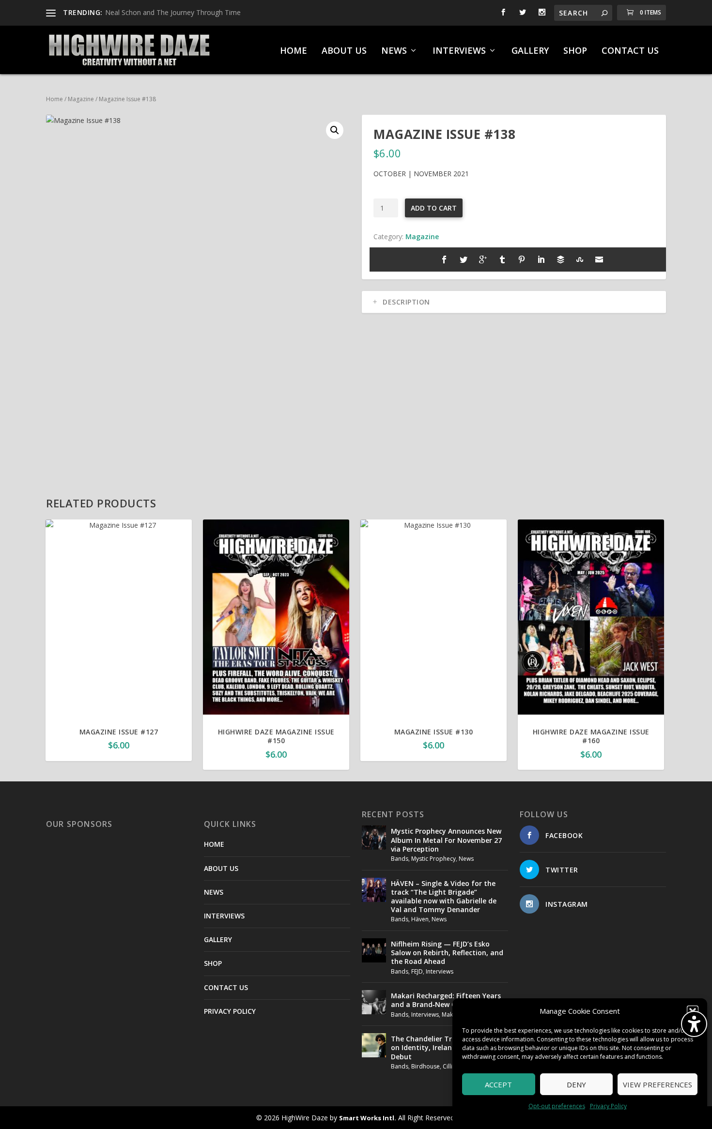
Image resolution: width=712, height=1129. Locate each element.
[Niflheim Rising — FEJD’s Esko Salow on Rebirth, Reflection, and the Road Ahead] (374, 950)
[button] (334, 130)
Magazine (81, 99)
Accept (498, 1084)
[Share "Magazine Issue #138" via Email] (599, 259)
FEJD (417, 971)
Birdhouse (425, 1066)
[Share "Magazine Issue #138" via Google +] (483, 259)
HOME (293, 51)
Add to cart (434, 208)
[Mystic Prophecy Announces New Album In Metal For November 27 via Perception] (374, 837)
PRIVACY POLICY (230, 1011)
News (466, 858)
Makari (451, 1014)
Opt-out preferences (556, 1106)
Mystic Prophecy (433, 858)
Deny (576, 1084)
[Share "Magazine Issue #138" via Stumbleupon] (580, 259)
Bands (399, 858)
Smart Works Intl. (367, 1118)
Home (54, 99)
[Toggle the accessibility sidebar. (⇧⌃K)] (694, 1024)
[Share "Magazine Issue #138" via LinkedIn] (541, 259)
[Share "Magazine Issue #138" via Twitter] (463, 259)
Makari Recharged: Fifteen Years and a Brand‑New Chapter (446, 1000)
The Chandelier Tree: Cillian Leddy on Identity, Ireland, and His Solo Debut (448, 1047)
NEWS (394, 51)
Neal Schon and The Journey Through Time (173, 12)
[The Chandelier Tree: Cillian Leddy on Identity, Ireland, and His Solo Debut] (374, 1045)
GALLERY (530, 51)
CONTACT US (630, 51)
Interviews (439, 971)
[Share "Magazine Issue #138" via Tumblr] (502, 259)
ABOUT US (344, 51)
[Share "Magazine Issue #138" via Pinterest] (521, 259)
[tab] (514, 302)
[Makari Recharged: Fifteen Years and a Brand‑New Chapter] (374, 1002)
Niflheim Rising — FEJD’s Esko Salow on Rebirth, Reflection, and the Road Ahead (447, 952)
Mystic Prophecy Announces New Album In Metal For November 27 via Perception (446, 839)
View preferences (657, 1084)
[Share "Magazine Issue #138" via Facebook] (444, 259)
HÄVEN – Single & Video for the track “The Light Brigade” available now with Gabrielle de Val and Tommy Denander (443, 897)
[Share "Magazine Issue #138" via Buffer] (560, 259)
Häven (420, 919)
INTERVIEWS (459, 51)
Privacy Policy (608, 1106)
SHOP (575, 51)
